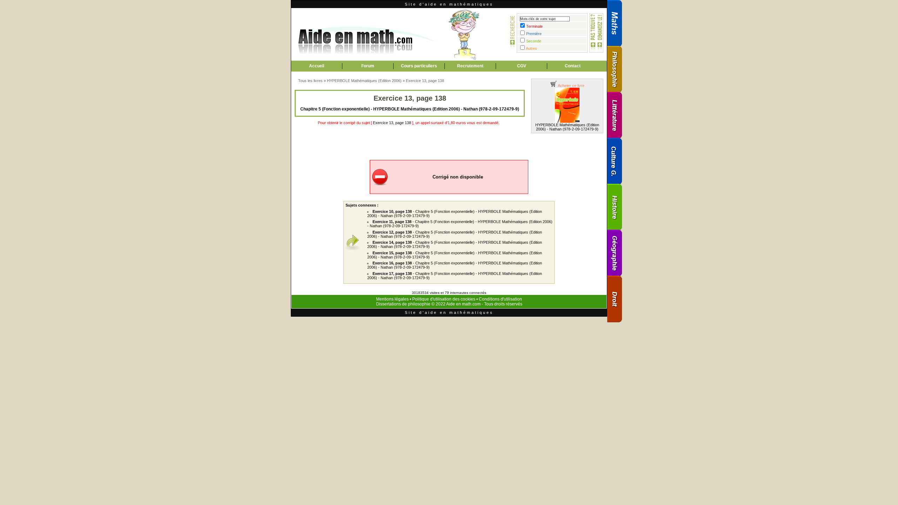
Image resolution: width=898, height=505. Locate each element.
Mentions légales (392, 299)
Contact (573, 65)
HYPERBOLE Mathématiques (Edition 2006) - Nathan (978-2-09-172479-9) (567, 127)
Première (534, 34)
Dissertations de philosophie (403, 304)
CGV (521, 65)
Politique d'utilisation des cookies (443, 299)
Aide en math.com (463, 304)
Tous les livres (310, 81)
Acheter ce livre (570, 85)
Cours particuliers (419, 65)
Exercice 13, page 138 (425, 81)
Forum (367, 65)
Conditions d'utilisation (500, 299)
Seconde (533, 41)
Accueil (316, 65)
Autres (531, 48)
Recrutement (470, 65)
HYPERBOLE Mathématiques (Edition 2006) (364, 81)
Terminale (534, 26)
